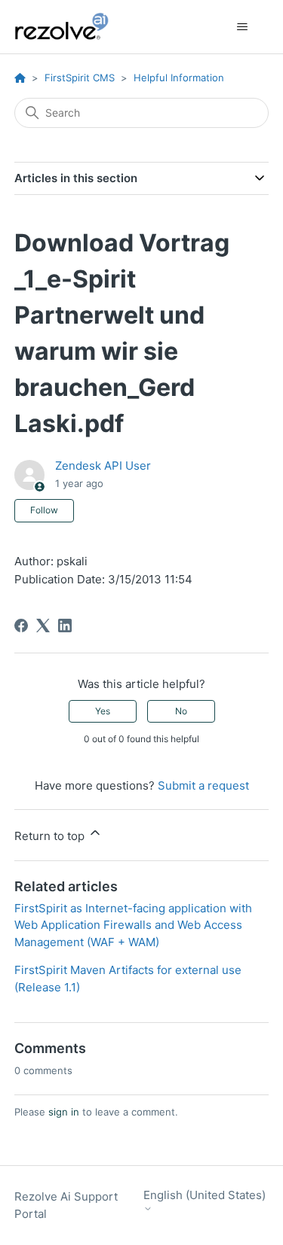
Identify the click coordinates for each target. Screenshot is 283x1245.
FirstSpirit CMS (80, 78)
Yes (102, 711)
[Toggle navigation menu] (242, 27)
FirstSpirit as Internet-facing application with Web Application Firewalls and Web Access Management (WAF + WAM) (133, 925)
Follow (44, 510)
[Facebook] (21, 625)
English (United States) (204, 1195)
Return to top (51, 836)
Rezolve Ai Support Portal (66, 1205)
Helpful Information (179, 78)
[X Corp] (43, 625)
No (181, 711)
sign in (63, 1112)
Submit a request (203, 785)
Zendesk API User (103, 465)
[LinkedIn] (65, 625)
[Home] (70, 27)
